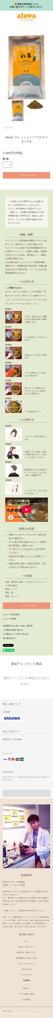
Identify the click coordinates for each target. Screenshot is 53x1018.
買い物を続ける (9, 638)
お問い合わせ (26, 969)
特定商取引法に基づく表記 (26, 958)
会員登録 (26, 980)
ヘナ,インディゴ (8, 128)
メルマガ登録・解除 (26, 994)
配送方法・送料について (26, 952)
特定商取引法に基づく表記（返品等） (18, 626)
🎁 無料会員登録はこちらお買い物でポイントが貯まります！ (27, 5)
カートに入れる (29, 175)
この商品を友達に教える (13, 630)
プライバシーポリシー (26, 964)
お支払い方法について (26, 947)
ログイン (26, 988)
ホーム (26, 941)
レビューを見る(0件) (11, 615)
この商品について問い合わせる (16, 634)
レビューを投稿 (9, 619)
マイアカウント (26, 975)
